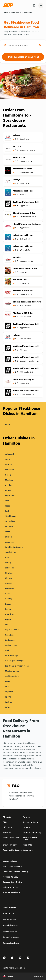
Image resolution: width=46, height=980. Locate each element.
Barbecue (9, 567)
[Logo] (9, 5)
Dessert (8, 583)
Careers (26, 827)
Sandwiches (10, 552)
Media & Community (32, 832)
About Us (7, 817)
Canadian (9, 635)
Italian (8, 609)
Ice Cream (9, 469)
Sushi (7, 511)
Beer (7, 624)
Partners (26, 817)
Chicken (9, 573)
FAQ (5, 822)
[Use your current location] (40, 45)
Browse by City (9, 844)
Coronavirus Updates (11, 937)
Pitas (7, 686)
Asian (7, 557)
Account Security (10, 931)
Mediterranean (12, 671)
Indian (8, 604)
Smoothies (10, 521)
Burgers (8, 536)
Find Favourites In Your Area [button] (23, 56)
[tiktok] (29, 960)
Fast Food (9, 588)
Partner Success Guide (30, 838)
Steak (7, 424)
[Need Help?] (34, 5)
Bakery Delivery (10, 861)
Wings (8, 490)
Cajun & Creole (12, 629)
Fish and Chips (11, 655)
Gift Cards (7, 827)
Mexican (9, 480)
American (9, 614)
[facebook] (13, 960)
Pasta (7, 681)
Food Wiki (27, 844)
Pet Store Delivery (11, 887)
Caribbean (10, 640)
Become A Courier (31, 822)
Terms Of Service (9, 907)
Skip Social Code (9, 919)
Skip (6, 12)
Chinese (8, 578)
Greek (8, 474)
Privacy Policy (8, 913)
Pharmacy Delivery (11, 892)
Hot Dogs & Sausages (14, 660)
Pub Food (9, 454)
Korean (8, 464)
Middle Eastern (12, 676)
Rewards (7, 832)
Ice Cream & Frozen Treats (17, 665)
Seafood (9, 526)
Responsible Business (12, 850)
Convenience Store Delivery (15, 871)
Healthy (8, 598)
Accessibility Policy (10, 925)
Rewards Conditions (11, 943)
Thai (7, 500)
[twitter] (5, 960)
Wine (7, 707)
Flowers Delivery (10, 876)
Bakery (8, 562)
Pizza (7, 531)
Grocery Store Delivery (13, 882)
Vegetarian (10, 495)
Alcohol (8, 485)
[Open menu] (40, 5)
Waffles (8, 702)
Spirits (8, 696)
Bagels (8, 619)
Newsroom (28, 850)
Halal (7, 593)
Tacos (7, 505)
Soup (7, 459)
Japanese (9, 542)
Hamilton (15, 12)
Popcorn (9, 691)
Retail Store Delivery (12, 866)
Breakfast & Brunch (14, 547)
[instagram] (21, 960)
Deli (7, 650)
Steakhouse (27, 12)
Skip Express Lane (11, 837)
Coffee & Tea (11, 645)
